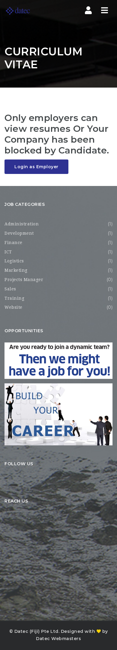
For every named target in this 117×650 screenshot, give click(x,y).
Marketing (16, 270)
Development (19, 233)
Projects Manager (23, 279)
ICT (8, 251)
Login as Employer (36, 166)
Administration (21, 223)
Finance (13, 242)
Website (13, 307)
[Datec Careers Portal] (30, 10)
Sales (10, 288)
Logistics (14, 260)
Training (14, 298)
